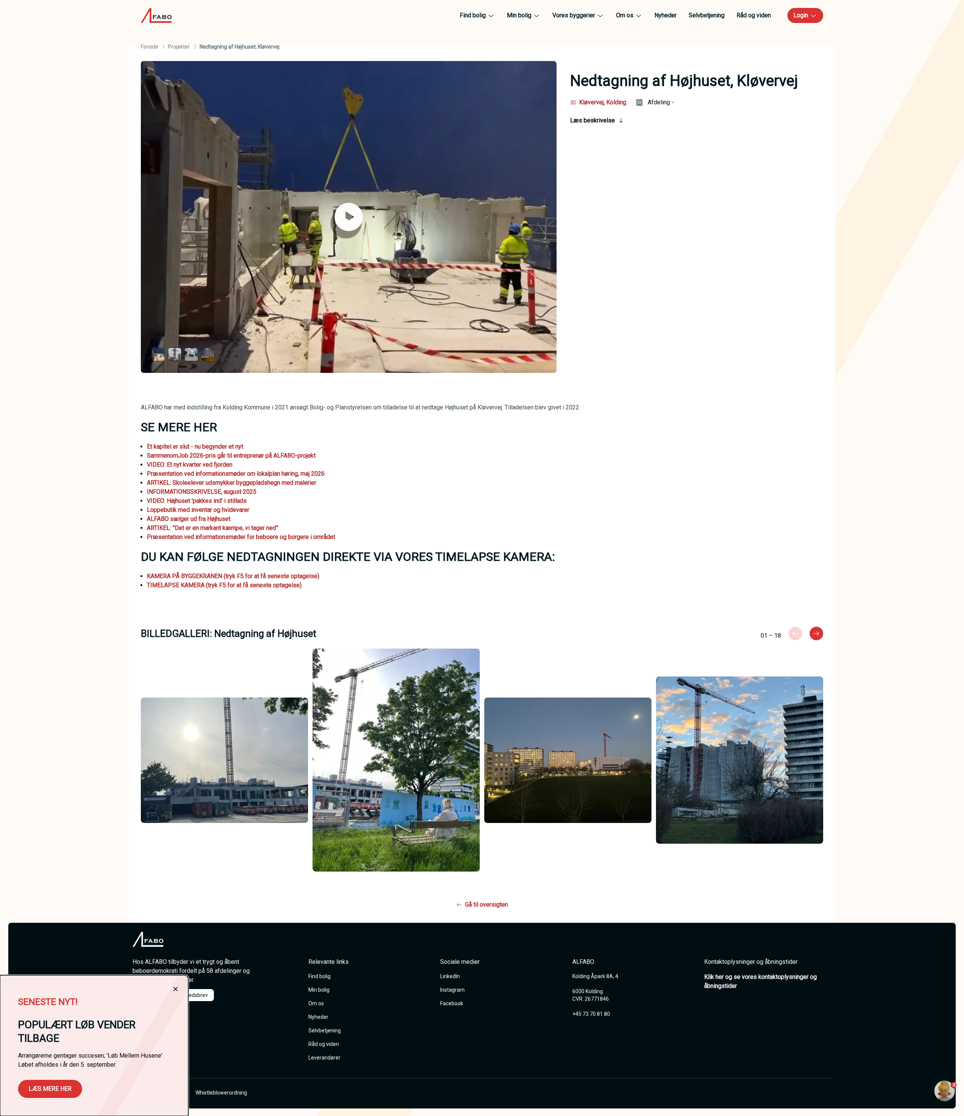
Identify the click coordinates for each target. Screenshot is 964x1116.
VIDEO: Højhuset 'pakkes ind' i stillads (197, 500)
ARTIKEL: (159, 482)
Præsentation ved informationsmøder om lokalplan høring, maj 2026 (236, 473)
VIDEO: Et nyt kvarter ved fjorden (189, 464)
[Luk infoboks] (175, 988)
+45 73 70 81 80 (591, 1014)
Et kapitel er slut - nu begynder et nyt (195, 446)
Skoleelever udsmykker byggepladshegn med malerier (244, 482)
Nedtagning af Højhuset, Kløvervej (239, 47)
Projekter (179, 47)
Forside (149, 47)
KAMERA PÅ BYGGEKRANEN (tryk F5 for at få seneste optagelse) (233, 576)
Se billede (237, 760)
